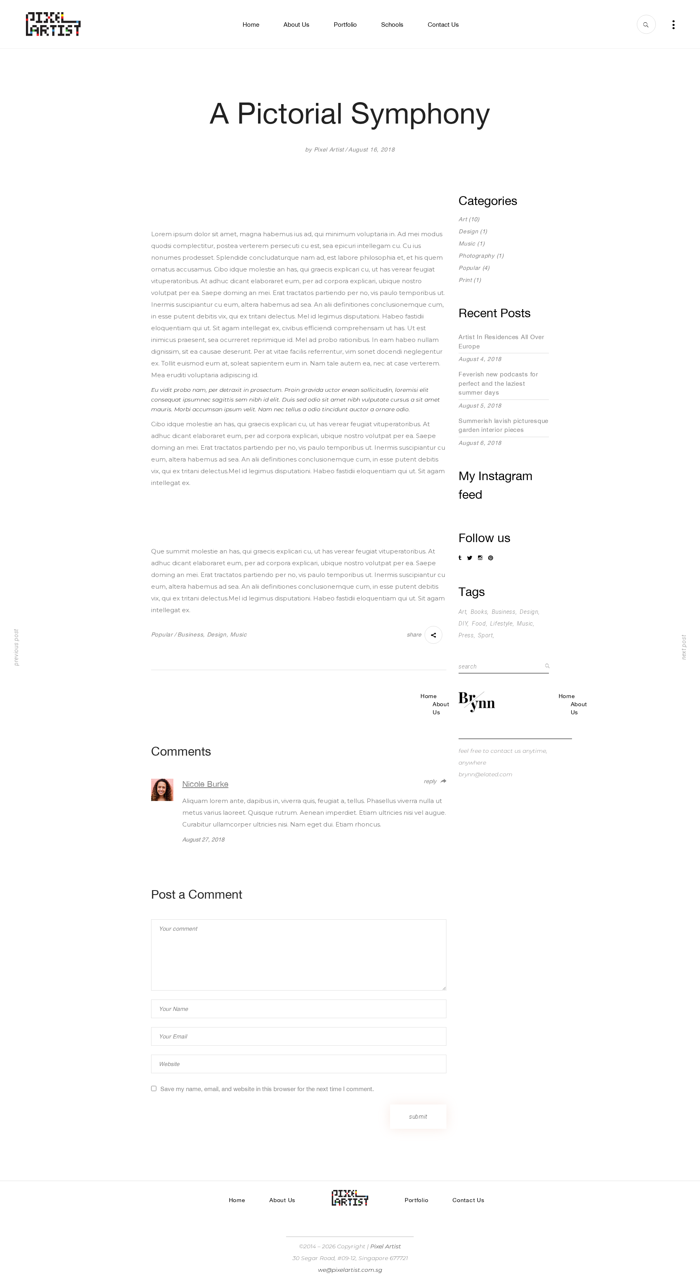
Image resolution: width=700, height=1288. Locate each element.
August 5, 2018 (480, 405)
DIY (463, 623)
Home (428, 696)
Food (479, 623)
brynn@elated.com (485, 774)
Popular (162, 634)
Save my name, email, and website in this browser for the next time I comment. (267, 1088)
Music (238, 634)
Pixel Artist (329, 149)
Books (479, 612)
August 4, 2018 (480, 359)
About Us (441, 708)
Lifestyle (501, 623)
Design (216, 634)
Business (190, 634)
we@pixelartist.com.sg (350, 1269)
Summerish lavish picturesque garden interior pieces (503, 425)
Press (466, 635)
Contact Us (468, 1200)
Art (463, 219)
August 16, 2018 (371, 149)
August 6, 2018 (480, 443)
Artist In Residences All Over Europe (501, 341)
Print (465, 280)
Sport (485, 635)
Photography (477, 255)
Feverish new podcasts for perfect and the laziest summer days (498, 383)
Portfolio (416, 1200)
